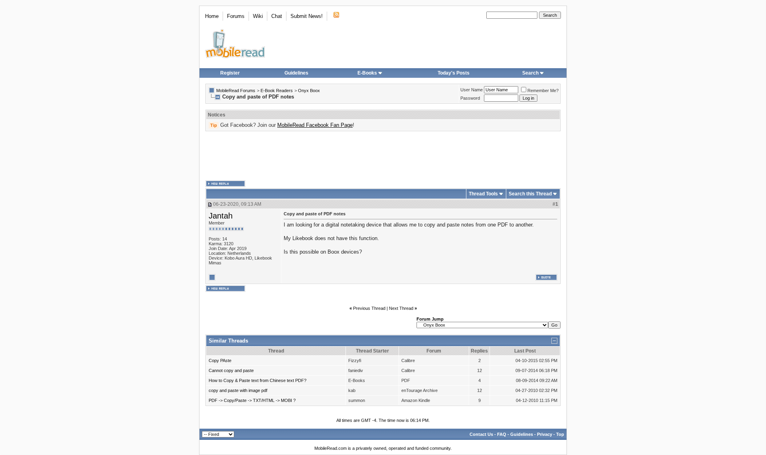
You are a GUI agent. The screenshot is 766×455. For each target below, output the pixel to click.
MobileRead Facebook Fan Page (315, 125)
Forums (236, 16)
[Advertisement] (383, 156)
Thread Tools (483, 194)
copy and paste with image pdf (238, 390)
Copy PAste (220, 360)
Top (560, 434)
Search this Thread (530, 194)
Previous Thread (369, 308)
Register (230, 73)
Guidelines (296, 73)
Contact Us (481, 434)
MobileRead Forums (235, 90)
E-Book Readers (277, 90)
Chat (276, 16)
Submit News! (306, 16)
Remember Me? (543, 90)
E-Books (367, 73)
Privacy (544, 434)
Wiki (258, 16)
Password (470, 98)
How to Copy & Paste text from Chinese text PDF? (257, 380)
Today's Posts (454, 73)
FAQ (501, 434)
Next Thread (401, 308)
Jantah (221, 215)
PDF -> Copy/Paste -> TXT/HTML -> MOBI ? (252, 400)
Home (212, 16)
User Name (471, 89)
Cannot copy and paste (231, 370)
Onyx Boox (309, 90)
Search (530, 73)
